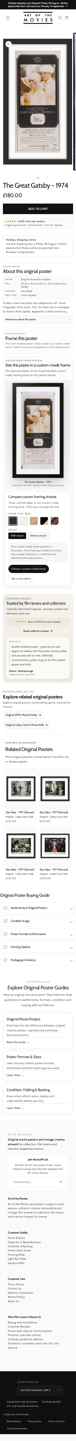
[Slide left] (29, 177)
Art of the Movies (20, 1414)
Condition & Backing (20, 1246)
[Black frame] (12, 521)
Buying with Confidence (22, 1322)
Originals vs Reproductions (24, 1242)
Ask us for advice (21, 578)
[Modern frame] (44, 521)
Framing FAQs (16, 1254)
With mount (17, 535)
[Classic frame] (54, 521)
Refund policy (14, 1421)
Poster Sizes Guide (19, 1250)
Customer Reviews (19, 1326)
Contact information (17, 1428)
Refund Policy (16, 1296)
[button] (8, 17)
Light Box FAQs (17, 1258)
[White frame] (23, 521)
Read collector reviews (36, 630)
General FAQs (16, 1263)
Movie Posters (16, 1237)
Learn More (13, 1075)
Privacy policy (35, 1421)
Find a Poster (16, 1284)
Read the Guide (16, 1042)
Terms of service (56, 1421)
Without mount (38, 535)
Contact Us (15, 1288)
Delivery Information (21, 1292)
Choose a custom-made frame (28, 568)
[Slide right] (46, 177)
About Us (13, 1301)
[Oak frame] (33, 521)
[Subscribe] (60, 1182)
